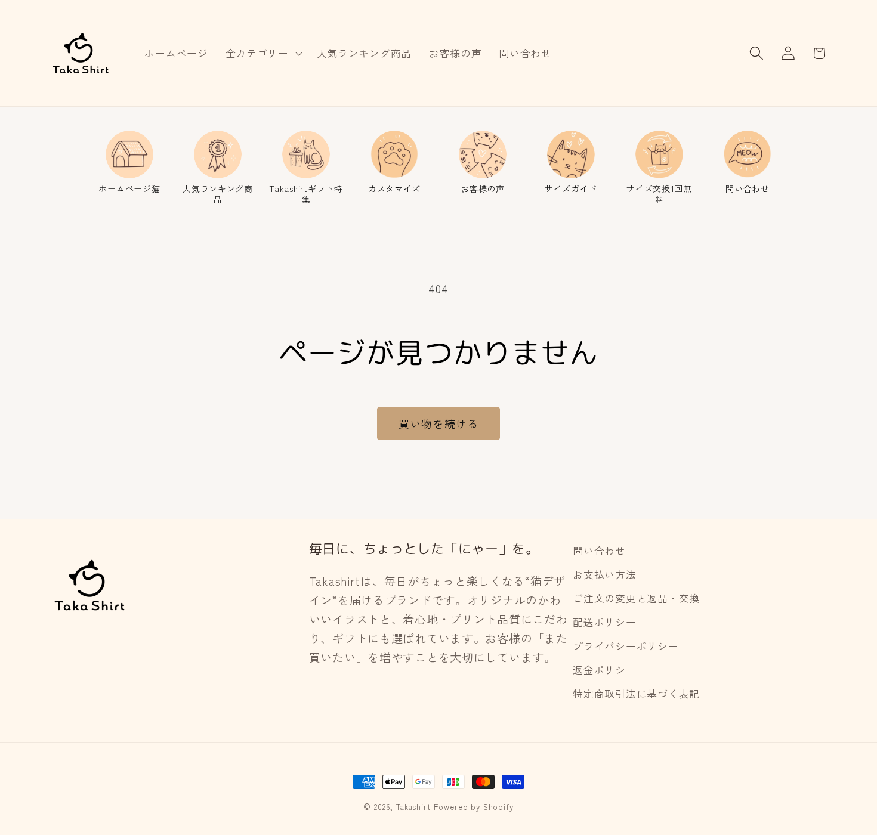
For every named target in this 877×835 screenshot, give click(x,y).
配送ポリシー (604, 622)
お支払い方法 (604, 574)
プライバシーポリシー (625, 646)
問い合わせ (599, 550)
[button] (262, 53)
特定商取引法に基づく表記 (636, 693)
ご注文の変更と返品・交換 (636, 598)
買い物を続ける (438, 423)
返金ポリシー (604, 670)
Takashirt (413, 806)
